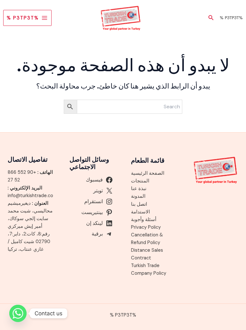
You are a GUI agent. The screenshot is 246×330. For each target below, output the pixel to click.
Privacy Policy (146, 227)
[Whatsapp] (18, 313)
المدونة (138, 196)
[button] (210, 18)
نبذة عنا (138, 189)
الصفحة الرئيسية (147, 173)
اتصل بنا (139, 204)
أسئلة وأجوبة (143, 220)
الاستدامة (140, 212)
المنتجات (140, 181)
